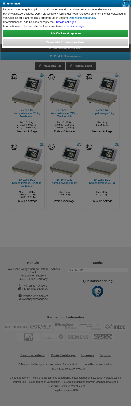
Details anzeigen (66, 22)
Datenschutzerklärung (82, 17)
